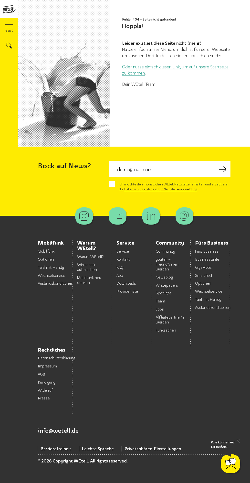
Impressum (47, 366)
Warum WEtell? (90, 256)
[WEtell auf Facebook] (117, 216)
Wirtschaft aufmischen (87, 267)
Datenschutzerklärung (56, 357)
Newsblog (164, 277)
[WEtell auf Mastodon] (184, 216)
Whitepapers (167, 285)
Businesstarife (207, 259)
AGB (41, 374)
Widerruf (45, 390)
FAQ (120, 267)
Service (122, 251)
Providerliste (127, 291)
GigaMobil (203, 267)
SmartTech (204, 275)
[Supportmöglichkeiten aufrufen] (230, 463)
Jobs (160, 309)
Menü (9, 30)
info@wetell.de (58, 430)
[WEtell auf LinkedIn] (151, 216)
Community (165, 251)
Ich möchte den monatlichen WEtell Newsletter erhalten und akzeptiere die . (173, 186)
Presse (44, 398)
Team (160, 301)
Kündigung (46, 382)
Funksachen (166, 330)
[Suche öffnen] (9, 46)
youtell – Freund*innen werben (167, 264)
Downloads (126, 283)
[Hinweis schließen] (238, 441)
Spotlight (163, 292)
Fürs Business (207, 251)
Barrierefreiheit (56, 448)
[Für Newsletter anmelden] (222, 169)
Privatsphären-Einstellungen (153, 448)
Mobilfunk (46, 251)
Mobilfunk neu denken (89, 280)
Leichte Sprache (98, 448)
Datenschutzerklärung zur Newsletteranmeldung (160, 189)
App (119, 275)
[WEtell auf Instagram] (84, 216)
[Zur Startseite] (9, 9)
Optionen (46, 259)
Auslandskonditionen (55, 283)
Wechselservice (51, 275)
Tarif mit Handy (51, 267)
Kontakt (123, 259)
